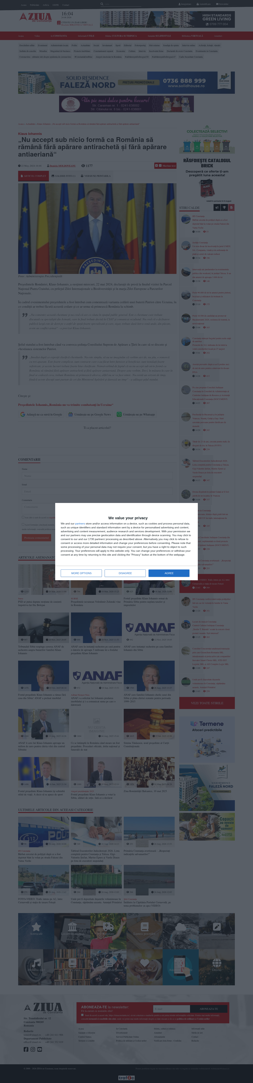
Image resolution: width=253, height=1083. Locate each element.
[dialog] (126, 541)
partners (80, 523)
